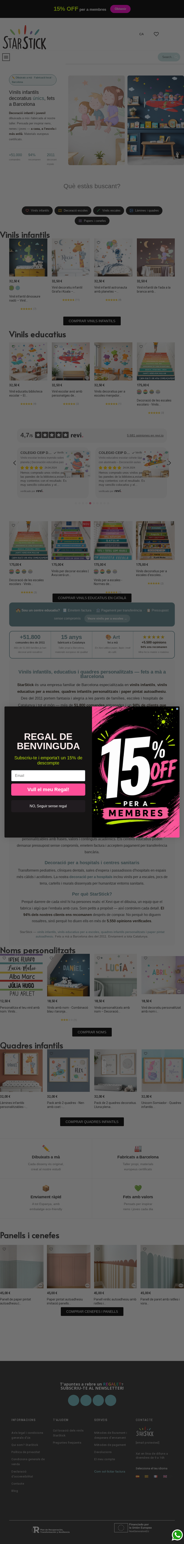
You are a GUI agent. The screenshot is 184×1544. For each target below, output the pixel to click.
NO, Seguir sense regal (48, 806)
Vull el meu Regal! (48, 789)
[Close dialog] (177, 708)
